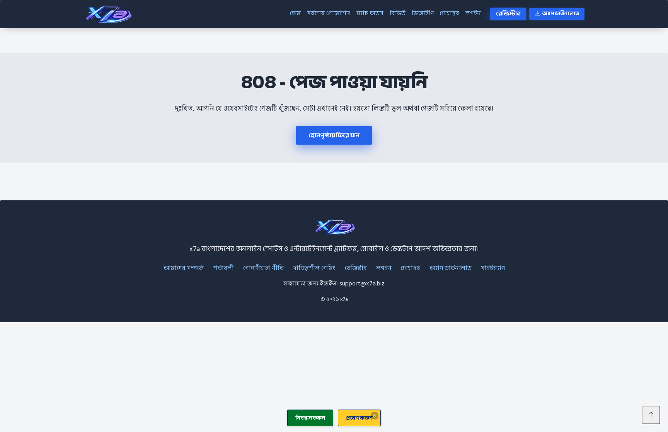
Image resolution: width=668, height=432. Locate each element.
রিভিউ (398, 13)
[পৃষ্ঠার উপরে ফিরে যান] (651, 415)
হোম (295, 13)
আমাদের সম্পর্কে (184, 268)
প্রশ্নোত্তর (449, 13)
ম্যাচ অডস (369, 13)
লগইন (473, 13)
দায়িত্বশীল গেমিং (314, 268)
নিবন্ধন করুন (310, 418)
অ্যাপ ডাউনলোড (560, 14)
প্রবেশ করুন (359, 418)
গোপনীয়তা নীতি (263, 268)
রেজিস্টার (508, 13)
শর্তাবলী (223, 268)
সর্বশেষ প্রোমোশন (328, 13)
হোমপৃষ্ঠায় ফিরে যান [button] (333, 135)
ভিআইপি (423, 13)
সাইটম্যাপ (493, 268)
